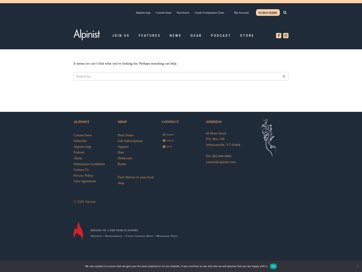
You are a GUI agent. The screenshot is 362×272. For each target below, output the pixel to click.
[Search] (285, 12)
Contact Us (81, 169)
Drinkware (125, 158)
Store (247, 35)
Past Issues (183, 12)
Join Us (121, 35)
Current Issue (164, 12)
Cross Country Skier (139, 236)
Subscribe (268, 13)
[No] (357, 266)
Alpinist (96, 236)
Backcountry (114, 236)
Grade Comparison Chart (209, 12)
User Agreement (85, 181)
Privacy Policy (84, 175)
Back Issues (126, 135)
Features (150, 35)
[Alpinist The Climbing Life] (87, 34)
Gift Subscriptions (130, 141)
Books (122, 164)
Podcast (221, 35)
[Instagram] (285, 35)
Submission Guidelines (89, 164)
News (176, 35)
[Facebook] (278, 35)
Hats (121, 152)
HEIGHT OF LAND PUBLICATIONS (114, 230)
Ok (273, 266)
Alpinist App (143, 12)
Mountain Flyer (167, 236)
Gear (196, 35)
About (78, 158)
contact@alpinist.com (221, 162)
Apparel (123, 147)
